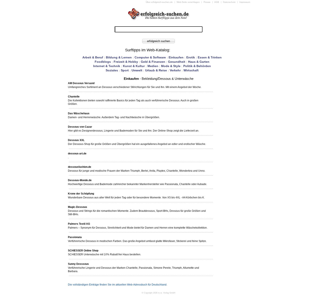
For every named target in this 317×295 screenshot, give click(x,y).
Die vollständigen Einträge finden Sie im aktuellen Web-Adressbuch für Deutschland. (117, 284)
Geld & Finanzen (153, 61)
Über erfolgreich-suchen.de (159, 2)
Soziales (112, 70)
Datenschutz (229, 2)
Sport (125, 70)
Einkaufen (176, 57)
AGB (216, 2)
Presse (207, 2)
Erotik (190, 57)
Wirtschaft (191, 70)
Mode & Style (170, 66)
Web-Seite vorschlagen (188, 2)
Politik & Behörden (197, 66)
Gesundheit (176, 61)
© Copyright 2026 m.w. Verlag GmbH (158, 293)
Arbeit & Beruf (92, 57)
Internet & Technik (106, 66)
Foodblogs (103, 61)
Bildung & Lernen (119, 57)
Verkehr (175, 70)
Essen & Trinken (210, 57)
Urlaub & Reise (156, 70)
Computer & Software (150, 57)
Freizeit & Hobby (126, 61)
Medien (153, 66)
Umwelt (137, 70)
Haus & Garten (198, 61)
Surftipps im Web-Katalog (147, 50)
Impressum (244, 2)
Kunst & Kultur (134, 66)
